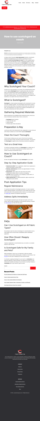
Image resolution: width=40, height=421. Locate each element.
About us (20, 366)
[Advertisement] (20, 17)
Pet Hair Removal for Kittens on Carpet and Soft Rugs (15, 274)
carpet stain (8, 193)
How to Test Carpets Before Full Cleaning (13, 279)
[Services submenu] (30, 2)
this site (6, 256)
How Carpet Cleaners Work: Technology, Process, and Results (17, 282)
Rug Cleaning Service (20, 386)
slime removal (8, 202)
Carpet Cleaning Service (20, 381)
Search (5, 265)
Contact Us (20, 374)
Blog (10, 50)
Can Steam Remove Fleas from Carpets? (12, 285)
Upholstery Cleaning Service (20, 384)
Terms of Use (20, 369)
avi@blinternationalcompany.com (11, 26)
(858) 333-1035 (23, 26)
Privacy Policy (20, 371)
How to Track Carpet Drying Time (11, 277)
